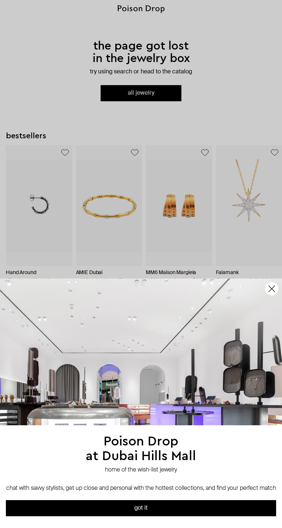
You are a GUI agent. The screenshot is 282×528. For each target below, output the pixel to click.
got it (141, 508)
